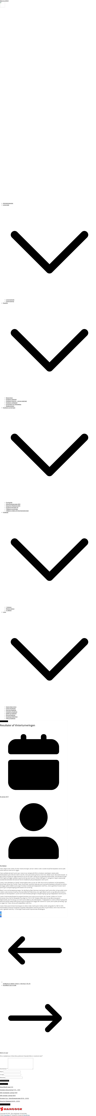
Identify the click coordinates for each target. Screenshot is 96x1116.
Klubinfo (5, 303)
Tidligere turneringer (12, 509)
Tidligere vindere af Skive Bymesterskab (17, 511)
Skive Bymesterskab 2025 (13, 504)
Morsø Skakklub (10, 715)
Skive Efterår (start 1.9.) (6, 1087)
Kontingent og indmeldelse (13, 404)
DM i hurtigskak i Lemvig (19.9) (8, 1093)
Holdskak (5, 512)
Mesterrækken (10, 609)
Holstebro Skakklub (11, 712)
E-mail (1, 1074)
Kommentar (4, 1069)
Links (4, 612)
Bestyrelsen (9, 398)
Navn (1, 1071)
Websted (2, 1077)
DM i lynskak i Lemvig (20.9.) (8, 1095)
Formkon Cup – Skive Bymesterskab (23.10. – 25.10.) (14, 1098)
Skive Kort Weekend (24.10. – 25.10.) (10, 1101)
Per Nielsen (3, 866)
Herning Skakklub (11, 710)
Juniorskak (6, 205)
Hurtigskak (9, 502)
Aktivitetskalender (8, 203)
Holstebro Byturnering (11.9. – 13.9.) (10, 1090)
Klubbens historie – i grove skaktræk (16, 401)
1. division (8, 607)
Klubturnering (4, 721)
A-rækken (9, 610)
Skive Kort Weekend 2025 (13, 506)
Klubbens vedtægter (11, 403)
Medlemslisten (10, 406)
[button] (49, 298)
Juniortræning (10, 301)
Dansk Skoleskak (11, 708)
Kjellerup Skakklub (11, 713)
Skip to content (4, 1)
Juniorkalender (10, 300)
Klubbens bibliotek (11, 399)
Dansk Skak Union (11, 707)
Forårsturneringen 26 (12, 507)
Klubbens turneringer (9, 408)
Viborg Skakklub (10, 718)
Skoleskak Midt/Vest (11, 717)
